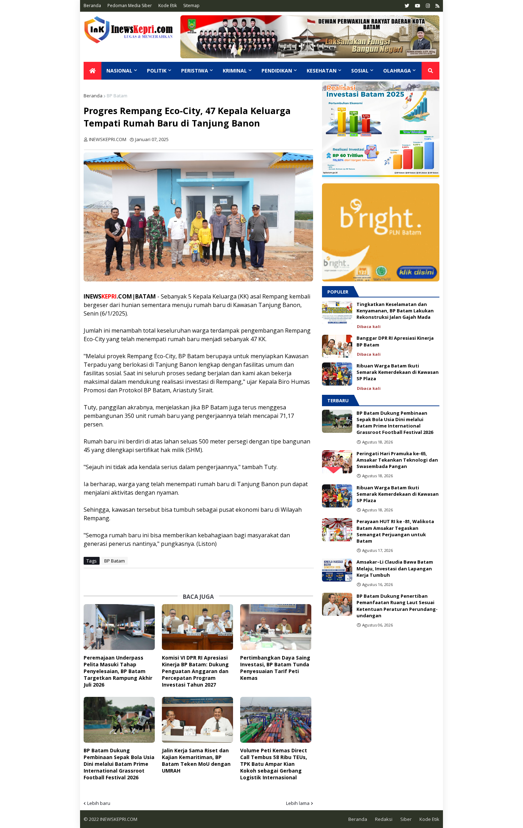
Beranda (92, 5)
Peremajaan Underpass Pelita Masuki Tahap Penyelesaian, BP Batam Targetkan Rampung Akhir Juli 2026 (118, 671)
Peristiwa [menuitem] (194, 70)
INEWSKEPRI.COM (118, 819)
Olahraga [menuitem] (397, 70)
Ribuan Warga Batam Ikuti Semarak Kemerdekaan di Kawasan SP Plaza (397, 372)
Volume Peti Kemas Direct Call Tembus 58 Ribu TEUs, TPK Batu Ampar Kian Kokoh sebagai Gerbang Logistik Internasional (273, 764)
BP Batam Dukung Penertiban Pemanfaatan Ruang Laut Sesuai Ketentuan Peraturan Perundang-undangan (397, 606)
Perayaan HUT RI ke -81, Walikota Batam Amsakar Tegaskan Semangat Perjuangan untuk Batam (395, 531)
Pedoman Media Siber (129, 5)
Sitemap (191, 5)
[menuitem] (92, 71)
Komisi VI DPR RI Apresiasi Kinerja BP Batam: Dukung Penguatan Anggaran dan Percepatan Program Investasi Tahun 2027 (195, 671)
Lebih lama (298, 803)
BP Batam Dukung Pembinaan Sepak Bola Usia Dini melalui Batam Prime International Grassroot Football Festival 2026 (119, 764)
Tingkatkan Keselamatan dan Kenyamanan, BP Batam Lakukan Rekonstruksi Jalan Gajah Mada (395, 310)
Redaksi (383, 819)
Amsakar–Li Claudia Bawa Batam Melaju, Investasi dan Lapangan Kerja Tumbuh (394, 568)
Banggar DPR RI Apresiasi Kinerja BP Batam (395, 341)
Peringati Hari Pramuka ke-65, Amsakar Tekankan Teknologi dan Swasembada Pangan (397, 459)
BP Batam (117, 95)
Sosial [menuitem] (360, 70)
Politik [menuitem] (157, 70)
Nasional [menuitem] (119, 70)
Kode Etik (167, 5)
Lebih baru (98, 803)
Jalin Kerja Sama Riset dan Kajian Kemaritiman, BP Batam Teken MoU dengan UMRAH (196, 760)
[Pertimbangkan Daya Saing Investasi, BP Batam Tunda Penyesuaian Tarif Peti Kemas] (275, 627)
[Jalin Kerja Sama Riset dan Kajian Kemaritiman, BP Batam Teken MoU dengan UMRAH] (197, 720)
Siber (406, 819)
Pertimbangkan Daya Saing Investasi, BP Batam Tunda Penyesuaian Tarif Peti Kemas (275, 667)
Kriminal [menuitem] (235, 70)
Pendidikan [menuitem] (277, 70)
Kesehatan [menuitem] (322, 70)
